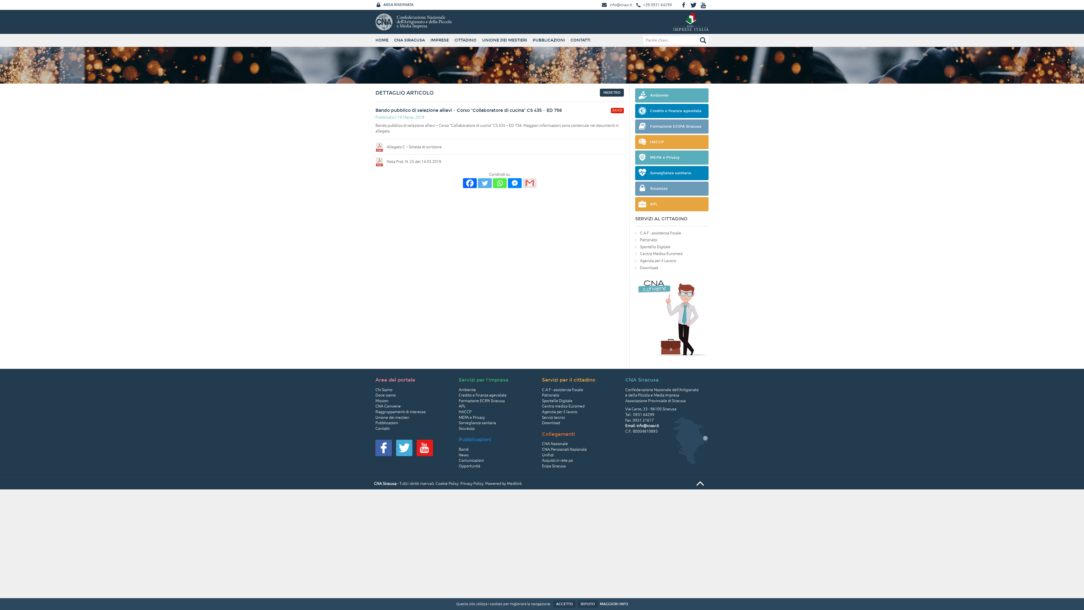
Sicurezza (467, 428)
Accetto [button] (564, 604)
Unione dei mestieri (504, 40)
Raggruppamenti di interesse (400, 411)
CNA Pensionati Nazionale (564, 449)
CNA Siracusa (409, 40)
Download (649, 267)
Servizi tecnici (553, 417)
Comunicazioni (471, 460)
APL (462, 406)
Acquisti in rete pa (557, 460)
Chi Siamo (383, 389)
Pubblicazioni (549, 40)
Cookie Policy (447, 483)
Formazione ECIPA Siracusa (482, 400)
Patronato (648, 240)
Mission (381, 400)
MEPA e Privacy (472, 417)
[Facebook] (470, 183)
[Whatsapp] (500, 183)
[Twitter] (485, 183)
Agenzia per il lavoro (559, 411)
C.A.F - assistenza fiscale (660, 233)
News (464, 455)
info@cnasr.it (621, 5)
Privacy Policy (472, 483)
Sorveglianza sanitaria (477, 423)
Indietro (611, 93)
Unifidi (548, 455)
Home (381, 40)
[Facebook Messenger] (515, 183)
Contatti (580, 40)
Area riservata (398, 5)
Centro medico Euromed (563, 406)
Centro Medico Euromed (661, 253)
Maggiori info (614, 604)
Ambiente (467, 389)
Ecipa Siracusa (554, 466)
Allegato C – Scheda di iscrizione (414, 147)
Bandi (464, 449)
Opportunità (469, 466)
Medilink (514, 483)
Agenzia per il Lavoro (658, 260)
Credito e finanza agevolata (482, 395)
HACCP (465, 411)
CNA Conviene (388, 406)
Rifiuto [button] (588, 604)
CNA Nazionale (555, 443)
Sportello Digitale (655, 247)
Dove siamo (385, 395)
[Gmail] (530, 183)
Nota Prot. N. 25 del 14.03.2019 (414, 161)
